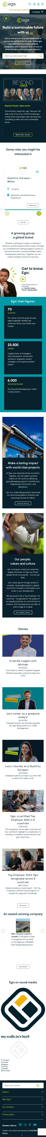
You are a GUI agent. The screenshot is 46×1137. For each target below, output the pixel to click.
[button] (30, 4)
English (35, 15)
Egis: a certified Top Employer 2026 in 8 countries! (23, 820)
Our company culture (23, 612)
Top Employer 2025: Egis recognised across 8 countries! (23, 878)
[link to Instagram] (25, 1125)
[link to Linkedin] (20, 1125)
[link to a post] (23, 646)
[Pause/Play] (6, 18)
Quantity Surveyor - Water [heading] (19, 180)
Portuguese (36, 29)
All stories (23, 905)
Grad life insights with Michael (23, 662)
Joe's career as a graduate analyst (23, 715)
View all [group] (23, 222)
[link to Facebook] (30, 1125)
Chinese (35, 25)
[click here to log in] (38, 4)
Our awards (23, 966)
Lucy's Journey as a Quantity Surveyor (23, 768)
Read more (32, 205)
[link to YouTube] (34, 1125)
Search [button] (41, 56)
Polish (34, 22)
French (35, 18)
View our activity (23, 503)
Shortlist (37, 171)
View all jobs (21, 63)
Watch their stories (23, 135)
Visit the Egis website (14, 10)
